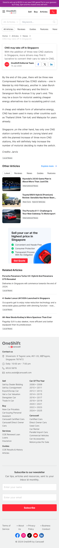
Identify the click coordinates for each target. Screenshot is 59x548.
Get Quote (19, 260)
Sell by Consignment (11, 387)
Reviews (21, 29)
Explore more (47, 166)
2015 (39, 394)
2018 (32, 400)
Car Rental (34, 429)
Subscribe (29, 507)
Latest (7, 173)
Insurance (6, 441)
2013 (39, 391)
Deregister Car (9, 397)
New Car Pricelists (10, 409)
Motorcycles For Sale (39, 442)
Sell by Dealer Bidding (12, 384)
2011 (39, 387)
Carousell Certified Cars (13, 419)
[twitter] (45, 64)
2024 (32, 410)
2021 (39, 404)
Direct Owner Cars (38, 422)
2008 (32, 384)
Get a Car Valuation (11, 394)
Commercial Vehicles (39, 435)
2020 (32, 404)
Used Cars (34, 425)
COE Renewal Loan (11, 434)
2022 (32, 407)
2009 (39, 384)
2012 (32, 391)
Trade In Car (8, 400)
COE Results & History (12, 449)
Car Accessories (37, 439)
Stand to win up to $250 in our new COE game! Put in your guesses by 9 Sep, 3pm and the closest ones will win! (29, 3)
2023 (39, 407)
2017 (39, 397)
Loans (5, 437)
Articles (15, 36)
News (25, 36)
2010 (32, 387)
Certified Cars (36, 419)
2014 (32, 394)
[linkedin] (51, 64)
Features (44, 29)
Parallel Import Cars (39, 432)
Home (5, 36)
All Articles (9, 21)
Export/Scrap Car (10, 391)
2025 (39, 410)
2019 (39, 400)
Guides (33, 29)
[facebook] (38, 64)
